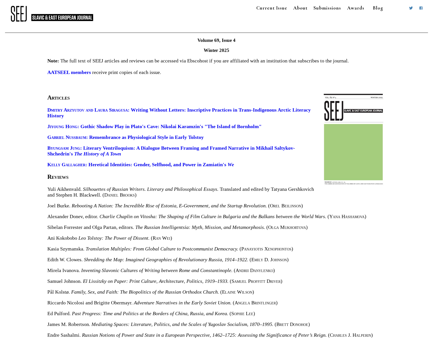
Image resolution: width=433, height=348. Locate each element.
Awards (355, 8)
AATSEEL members (69, 72)
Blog (378, 8)
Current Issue (271, 8)
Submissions (327, 8)
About (300, 8)
